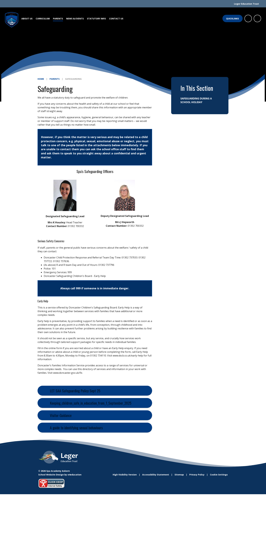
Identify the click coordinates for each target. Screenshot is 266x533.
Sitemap (179, 474)
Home (41, 78)
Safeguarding (73, 78)
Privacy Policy (196, 474)
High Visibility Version (125, 474)
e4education (74, 474)
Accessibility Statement (155, 474)
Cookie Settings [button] (219, 474)
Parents (55, 78)
